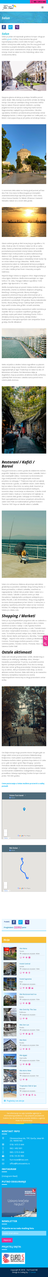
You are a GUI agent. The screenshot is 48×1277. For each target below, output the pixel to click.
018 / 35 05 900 (17, 1156)
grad (9, 39)
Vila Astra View (25, 1070)
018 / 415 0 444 (17, 1144)
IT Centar (32, 1272)
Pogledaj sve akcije (15, 1100)
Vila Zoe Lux (24, 1025)
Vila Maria (23, 948)
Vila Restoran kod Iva (27, 994)
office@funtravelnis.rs (20, 1163)
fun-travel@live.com (19, 1159)
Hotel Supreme (25, 979)
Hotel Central (24, 963)
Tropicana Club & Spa (27, 1086)
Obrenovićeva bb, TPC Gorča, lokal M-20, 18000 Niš (27, 1139)
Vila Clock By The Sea (27, 1009)
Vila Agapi (23, 1055)
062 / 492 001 (16, 1148)
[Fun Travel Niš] (9, 7)
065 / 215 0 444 (17, 1152)
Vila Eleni (22, 1040)
